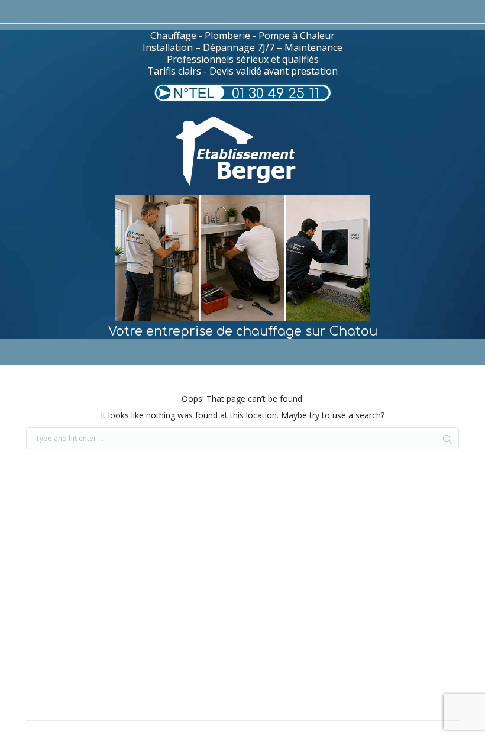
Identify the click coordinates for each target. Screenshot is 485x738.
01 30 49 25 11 (275, 93)
